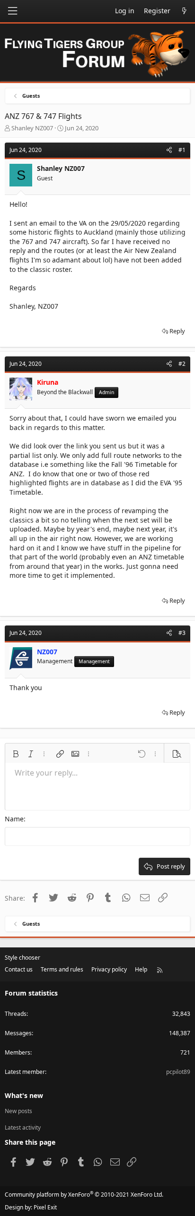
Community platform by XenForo (84, 1195)
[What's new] (184, 11)
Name (14, 818)
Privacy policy (109, 969)
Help (141, 969)
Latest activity (23, 1127)
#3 (182, 633)
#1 (182, 150)
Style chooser (22, 958)
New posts (18, 1111)
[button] (16, 753)
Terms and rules (62, 969)
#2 (182, 364)
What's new (24, 1095)
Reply (177, 331)
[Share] (169, 150)
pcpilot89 (178, 1072)
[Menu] (12, 11)
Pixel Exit (45, 1207)
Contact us (19, 969)
